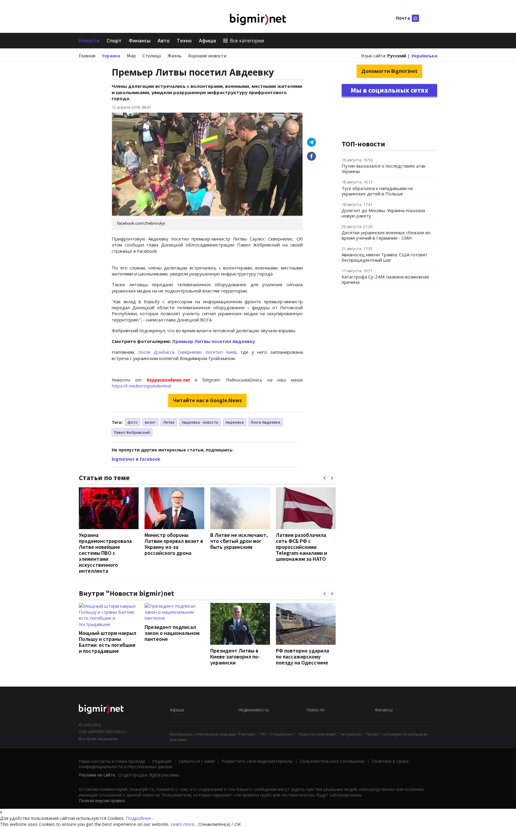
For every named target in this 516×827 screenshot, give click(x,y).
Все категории (247, 40)
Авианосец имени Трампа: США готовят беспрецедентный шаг (384, 257)
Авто (164, 40)
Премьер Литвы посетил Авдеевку (213, 341)
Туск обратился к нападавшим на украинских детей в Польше (377, 191)
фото (133, 422)
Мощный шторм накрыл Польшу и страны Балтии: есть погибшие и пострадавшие (107, 642)
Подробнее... (140, 818)
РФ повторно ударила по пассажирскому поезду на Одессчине (302, 656)
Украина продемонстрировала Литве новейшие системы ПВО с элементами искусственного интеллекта (105, 553)
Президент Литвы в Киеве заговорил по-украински (235, 656)
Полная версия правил (102, 800)
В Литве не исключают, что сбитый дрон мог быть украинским (239, 541)
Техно (184, 40)
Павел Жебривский (132, 432)
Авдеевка (234, 422)
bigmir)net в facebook (136, 459)
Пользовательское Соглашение (332, 761)
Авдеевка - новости (200, 422)
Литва (168, 422)
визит (150, 422)
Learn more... (184, 824)
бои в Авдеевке (265, 422)
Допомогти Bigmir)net (389, 71)
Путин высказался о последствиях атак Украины (384, 168)
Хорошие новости (207, 56)
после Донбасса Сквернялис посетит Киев (188, 352)
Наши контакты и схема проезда (112, 761)
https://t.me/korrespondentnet (141, 386)
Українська (424, 56)
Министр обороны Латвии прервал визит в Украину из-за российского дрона (174, 544)
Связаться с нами (196, 761)
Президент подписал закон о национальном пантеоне (172, 633)
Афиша (207, 40)
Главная (87, 56)
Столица (151, 56)
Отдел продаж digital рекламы (148, 775)
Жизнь (175, 56)
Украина (111, 56)
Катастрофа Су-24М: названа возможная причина (385, 279)
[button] (324, 478)
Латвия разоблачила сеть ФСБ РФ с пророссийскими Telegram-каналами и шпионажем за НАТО (301, 547)
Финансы (139, 40)
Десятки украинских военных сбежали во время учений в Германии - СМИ (386, 235)
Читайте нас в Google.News (207, 400)
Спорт (114, 40)
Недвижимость (253, 710)
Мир (131, 56)
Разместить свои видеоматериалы (257, 761)
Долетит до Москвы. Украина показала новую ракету (383, 213)
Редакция (161, 761)
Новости (89, 40)
